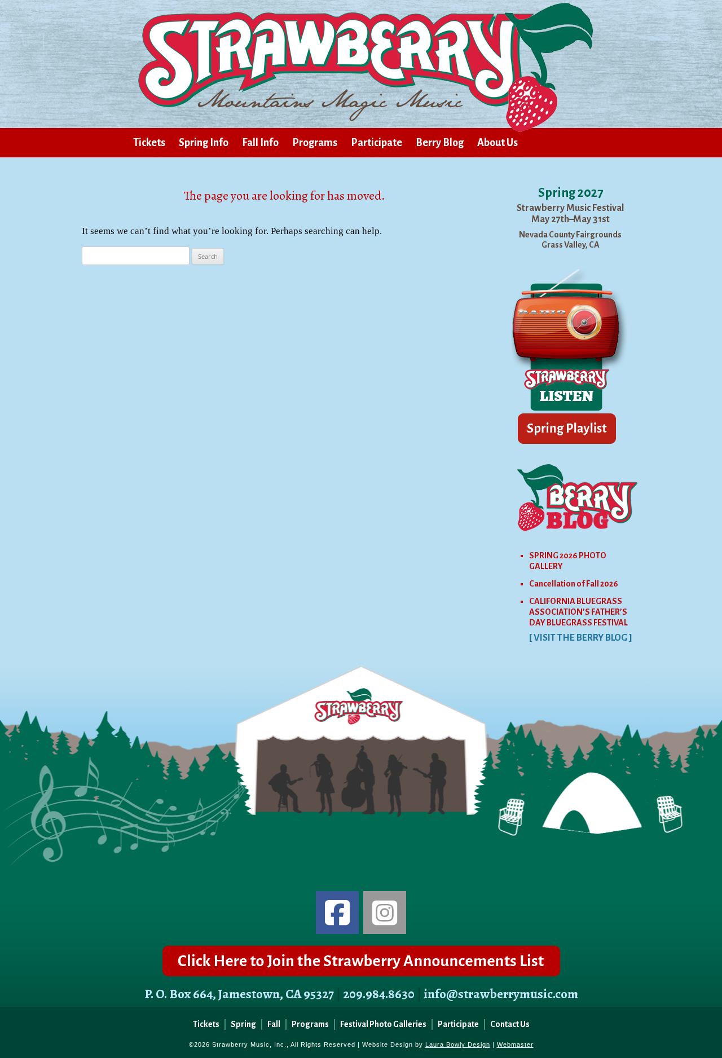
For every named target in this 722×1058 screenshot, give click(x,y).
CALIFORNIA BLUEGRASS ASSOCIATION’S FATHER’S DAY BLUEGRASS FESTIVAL (578, 612)
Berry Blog (440, 142)
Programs (314, 142)
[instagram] (384, 912)
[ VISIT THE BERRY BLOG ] (580, 638)
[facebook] (337, 912)
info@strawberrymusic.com (501, 994)
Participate (376, 142)
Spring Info (203, 142)
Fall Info (260, 142)
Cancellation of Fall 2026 (573, 583)
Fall (273, 1024)
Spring (243, 1024)
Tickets (149, 142)
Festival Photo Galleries (383, 1024)
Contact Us (510, 1024)
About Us (497, 142)
